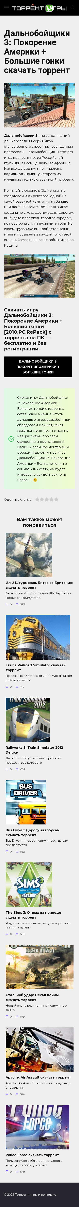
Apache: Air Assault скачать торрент (38, 1077)
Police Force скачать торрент (32, 1155)
